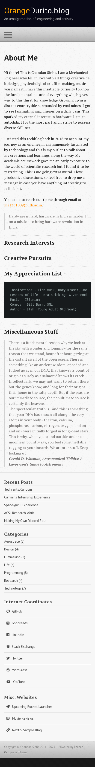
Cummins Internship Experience (27, 497)
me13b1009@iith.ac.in (23, 205)
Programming (13, 572)
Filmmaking (12, 557)
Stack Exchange (24, 646)
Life (7, 565)
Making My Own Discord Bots (25, 520)
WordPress (19, 670)
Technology (12, 588)
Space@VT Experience (21, 505)
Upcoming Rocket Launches (32, 706)
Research (11, 580)
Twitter (17, 658)
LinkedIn (18, 635)
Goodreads (20, 623)
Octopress (10, 752)
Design (9, 549)
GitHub (17, 611)
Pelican (78, 747)
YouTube (19, 682)
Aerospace (12, 541)
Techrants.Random (18, 489)
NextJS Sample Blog (27, 730)
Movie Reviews (23, 718)
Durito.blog (37, 10)
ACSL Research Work (19, 513)
